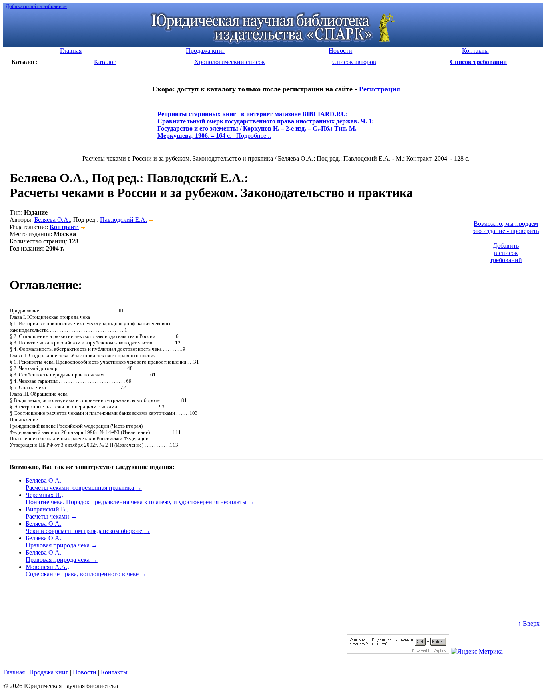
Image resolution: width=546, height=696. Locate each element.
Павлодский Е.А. (123, 219)
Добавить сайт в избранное (36, 6)
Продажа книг (48, 672)
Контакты (114, 672)
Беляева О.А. (52, 219)
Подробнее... (265, 128)
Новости (84, 672)
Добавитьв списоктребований (506, 252)
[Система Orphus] (398, 651)
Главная (14, 672)
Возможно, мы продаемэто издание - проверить (506, 227)
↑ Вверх (529, 623)
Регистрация (379, 89)
